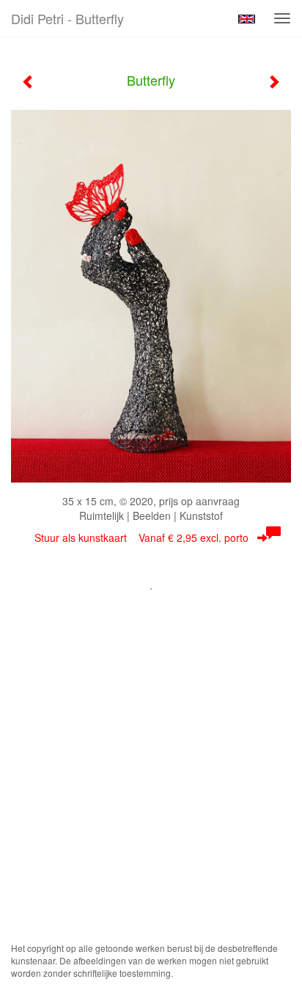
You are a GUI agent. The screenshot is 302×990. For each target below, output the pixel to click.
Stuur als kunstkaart (141, 537)
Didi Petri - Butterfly (67, 18)
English (246, 19)
